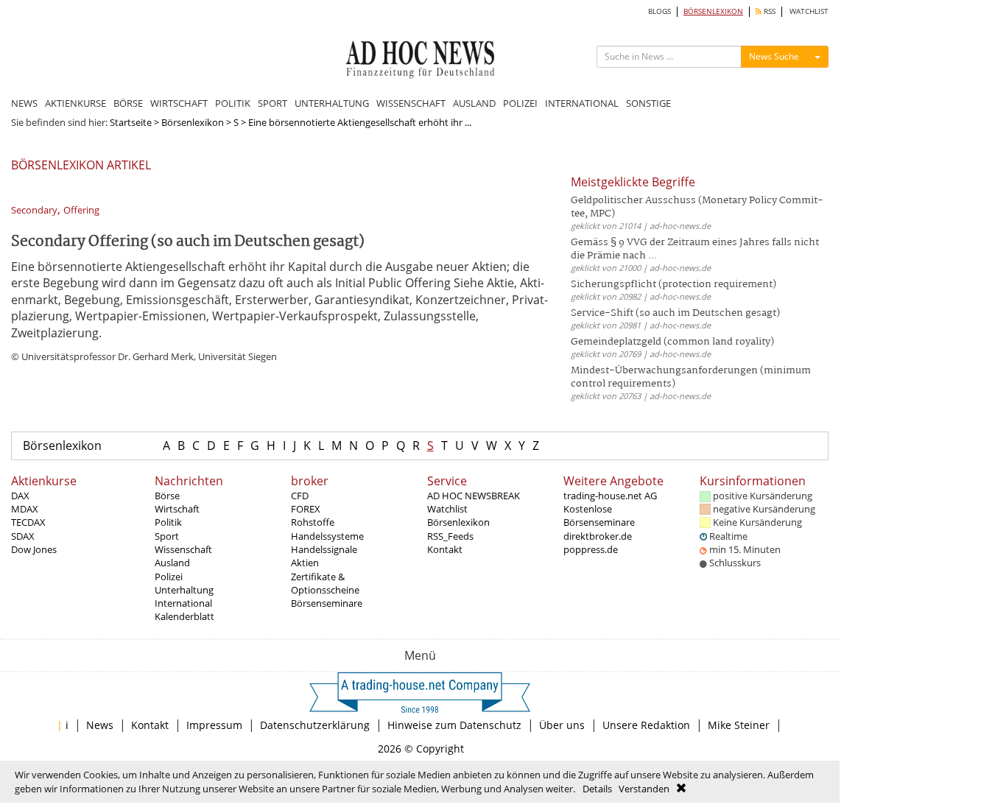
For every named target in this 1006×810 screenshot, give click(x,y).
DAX (20, 495)
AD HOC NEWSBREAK (473, 495)
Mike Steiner (739, 725)
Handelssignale (324, 549)
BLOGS (659, 11)
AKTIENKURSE (75, 103)
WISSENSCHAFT (411, 103)
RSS (768, 11)
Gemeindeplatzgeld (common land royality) (672, 342)
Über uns (562, 725)
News (99, 725)
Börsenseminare (326, 603)
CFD (300, 495)
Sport (167, 536)
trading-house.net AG (610, 495)
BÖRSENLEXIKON (713, 11)
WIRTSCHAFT (179, 103)
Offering (81, 210)
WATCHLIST (809, 11)
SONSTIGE (648, 103)
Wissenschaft (183, 549)
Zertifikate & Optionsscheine (325, 583)
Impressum (214, 725)
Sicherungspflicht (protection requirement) (673, 284)
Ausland (172, 562)
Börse (167, 495)
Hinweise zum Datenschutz (454, 725)
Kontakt (444, 549)
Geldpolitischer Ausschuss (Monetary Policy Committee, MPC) (697, 207)
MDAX (24, 508)
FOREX (305, 508)
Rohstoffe (312, 522)
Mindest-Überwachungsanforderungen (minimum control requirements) (691, 377)
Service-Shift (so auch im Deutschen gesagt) (675, 313)
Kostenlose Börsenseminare (599, 515)
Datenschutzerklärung (315, 725)
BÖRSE (128, 103)
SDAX (23, 536)
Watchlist (447, 508)
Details (597, 788)
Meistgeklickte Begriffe (633, 182)
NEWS (24, 103)
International (183, 603)
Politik (168, 522)
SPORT (272, 103)
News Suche (774, 56)
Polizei (169, 576)
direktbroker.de (597, 536)
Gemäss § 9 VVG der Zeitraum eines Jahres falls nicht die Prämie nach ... (695, 249)
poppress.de (590, 549)
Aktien (305, 562)
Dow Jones (34, 549)
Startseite (131, 122)
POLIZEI (520, 103)
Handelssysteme (327, 536)
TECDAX (28, 522)
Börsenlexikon (192, 122)
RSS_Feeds (450, 536)
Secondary (34, 210)
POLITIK (232, 103)
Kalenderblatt (184, 616)
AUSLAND (474, 103)
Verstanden (644, 788)
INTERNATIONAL (582, 103)
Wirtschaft (177, 508)
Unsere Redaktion (646, 725)
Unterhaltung (184, 589)
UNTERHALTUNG (332, 103)
